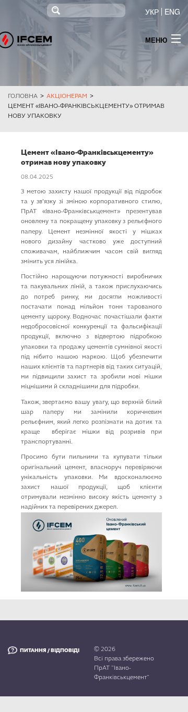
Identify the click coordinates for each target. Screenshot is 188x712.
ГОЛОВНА (23, 96)
